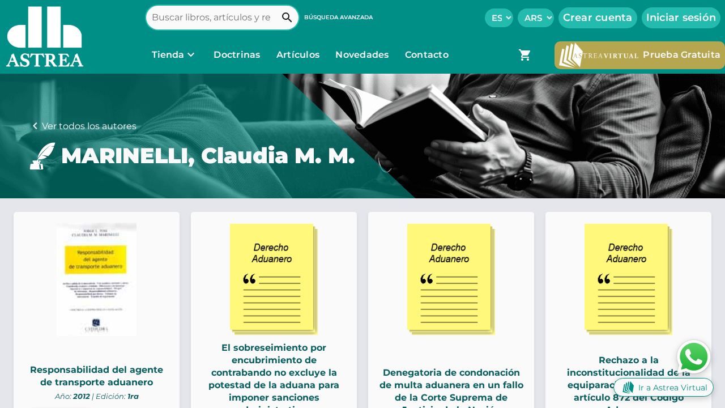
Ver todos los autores (89, 126)
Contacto (427, 54)
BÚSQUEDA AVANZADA (338, 17)
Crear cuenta (598, 17)
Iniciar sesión (681, 17)
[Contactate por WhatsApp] (694, 356)
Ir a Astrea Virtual (672, 387)
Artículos (299, 54)
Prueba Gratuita (681, 54)
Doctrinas (237, 54)
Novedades (363, 54)
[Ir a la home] (42, 37)
